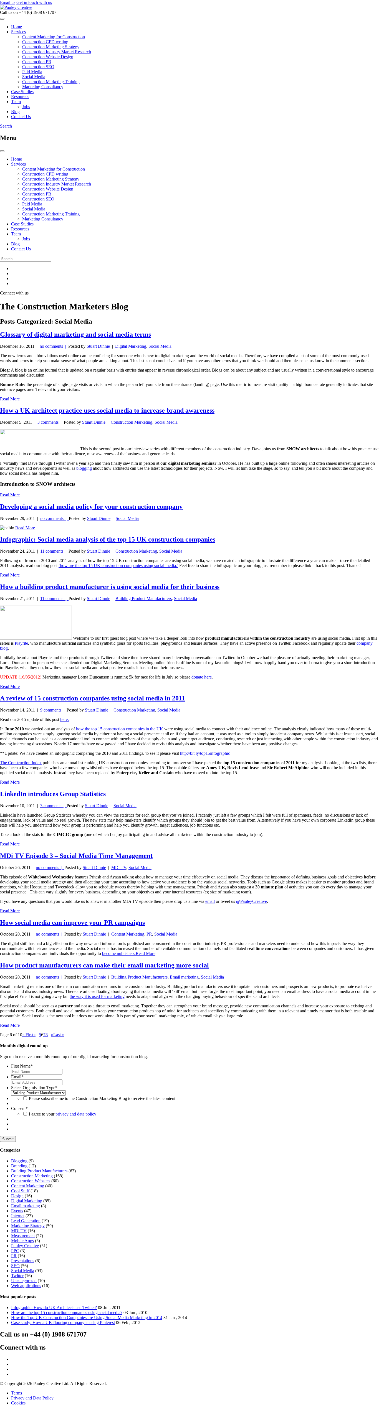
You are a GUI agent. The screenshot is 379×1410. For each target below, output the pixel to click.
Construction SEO (38, 66)
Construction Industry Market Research (56, 51)
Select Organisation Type (34, 1087)
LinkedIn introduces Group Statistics (53, 793)
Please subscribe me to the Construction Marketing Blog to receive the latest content (102, 1098)
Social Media (33, 76)
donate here (201, 677)
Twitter (17, 1275)
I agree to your (62, 1114)
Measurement (23, 1235)
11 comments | (54, 551)
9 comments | (53, 710)
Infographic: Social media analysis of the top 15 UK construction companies (107, 539)
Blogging (19, 1161)
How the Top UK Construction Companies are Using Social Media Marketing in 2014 (86, 1317)
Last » (58, 1034)
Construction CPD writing (45, 41)
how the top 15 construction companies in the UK (119, 728)
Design (17, 1195)
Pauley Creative (25, 1245)
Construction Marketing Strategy (50, 46)
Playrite (21, 643)
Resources (20, 96)
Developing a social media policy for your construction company (91, 506)
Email (17, 1076)
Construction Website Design (47, 56)
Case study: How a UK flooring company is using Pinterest (63, 1322)
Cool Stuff (20, 1190)
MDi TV (118, 867)
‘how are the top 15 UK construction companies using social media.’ (118, 565)
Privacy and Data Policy (32, 1398)
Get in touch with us (34, 2)
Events (17, 1210)
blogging (84, 468)
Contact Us (21, 116)
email (210, 901)
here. (64, 719)
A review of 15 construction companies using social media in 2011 (92, 698)
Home (16, 26)
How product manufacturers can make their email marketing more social (104, 965)
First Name (22, 1066)
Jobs (26, 106)
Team (16, 101)
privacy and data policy (75, 1114)
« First (27, 1034)
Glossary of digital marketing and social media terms (75, 334)
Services (18, 31)
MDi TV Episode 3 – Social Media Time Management (76, 855)
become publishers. (119, 953)
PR (149, 934)
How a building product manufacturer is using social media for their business (109, 586)
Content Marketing (127, 934)
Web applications (26, 1285)
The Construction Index (21, 762)
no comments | (54, 346)
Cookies (18, 1403)
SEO (15, 1265)
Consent (19, 1108)
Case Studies (22, 91)
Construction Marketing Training (51, 81)
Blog (15, 111)
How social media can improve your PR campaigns (72, 922)
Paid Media (32, 71)
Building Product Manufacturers (143, 598)
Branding (19, 1165)
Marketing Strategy (28, 1225)
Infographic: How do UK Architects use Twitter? (54, 1307)
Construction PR (36, 61)
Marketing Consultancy (42, 86)
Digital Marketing (130, 346)
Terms (16, 1393)
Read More (10, 399)
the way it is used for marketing (97, 996)
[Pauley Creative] (16, 7)
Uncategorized (24, 1280)
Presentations (22, 1260)
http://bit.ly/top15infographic (205, 753)
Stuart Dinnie (98, 346)
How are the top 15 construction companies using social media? (66, 1312)
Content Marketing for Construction (53, 36)
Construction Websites (30, 1180)
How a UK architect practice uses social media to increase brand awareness (107, 410)
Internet (17, 1215)
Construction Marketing (131, 422)
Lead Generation (26, 1220)
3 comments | (50, 422)
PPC (15, 1250)
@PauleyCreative (251, 901)
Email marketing (184, 977)
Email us (7, 2)
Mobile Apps (22, 1240)
